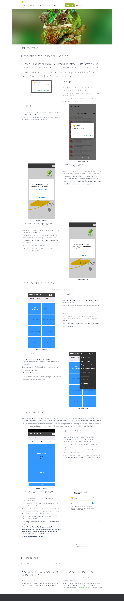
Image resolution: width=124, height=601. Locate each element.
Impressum (33, 597)
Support (55, 5)
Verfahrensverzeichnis (43, 597)
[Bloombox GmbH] (26, 2)
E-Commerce (25, 5)
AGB (52, 597)
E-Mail (79, 588)
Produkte (40, 5)
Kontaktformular (73, 590)
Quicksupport (69, 5)
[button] (35, 5)
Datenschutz (25, 597)
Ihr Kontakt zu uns (59, 597)
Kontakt (62, 5)
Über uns (48, 5)
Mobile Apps (32, 5)
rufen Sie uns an (86, 588)
